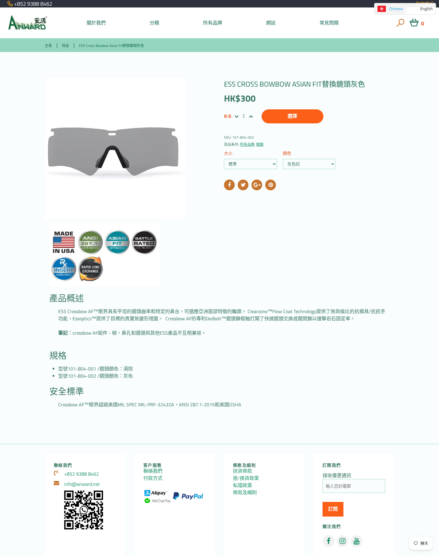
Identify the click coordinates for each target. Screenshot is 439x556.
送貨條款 (242, 470)
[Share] (229, 185)
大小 (228, 153)
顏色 (287, 153)
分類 (154, 22)
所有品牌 (212, 22)
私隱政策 (242, 485)
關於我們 (96, 22)
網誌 (271, 22)
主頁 (48, 45)
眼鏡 (259, 144)
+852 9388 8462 (81, 473)
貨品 (65, 45)
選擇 (292, 116)
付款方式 (152, 478)
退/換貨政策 (246, 478)
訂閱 (333, 508)
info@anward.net (82, 484)
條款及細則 (245, 492)
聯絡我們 (152, 470)
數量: (228, 116)
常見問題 (329, 22)
